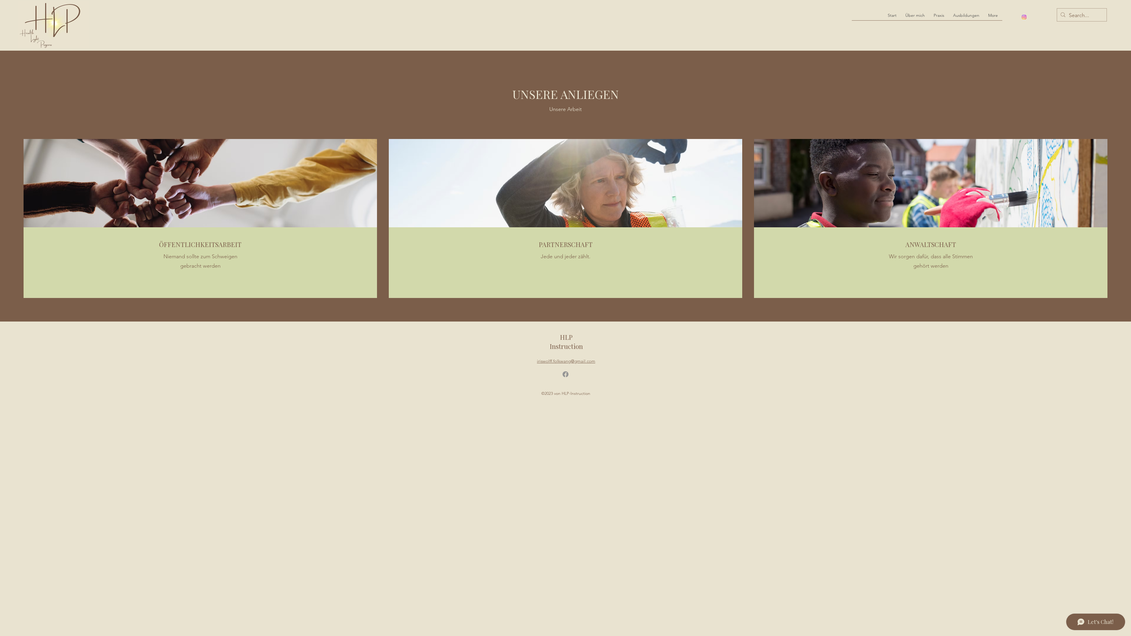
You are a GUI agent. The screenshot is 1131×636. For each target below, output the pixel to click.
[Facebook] (565, 374)
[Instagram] (1024, 17)
